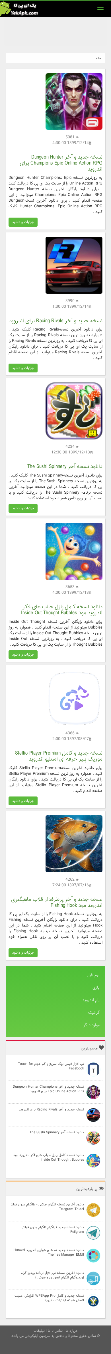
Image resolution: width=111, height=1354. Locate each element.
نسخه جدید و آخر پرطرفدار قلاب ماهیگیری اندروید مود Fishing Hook (56, 903)
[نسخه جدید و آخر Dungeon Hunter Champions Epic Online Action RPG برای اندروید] (74, 101)
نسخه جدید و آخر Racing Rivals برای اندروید (55, 321)
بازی (96, 987)
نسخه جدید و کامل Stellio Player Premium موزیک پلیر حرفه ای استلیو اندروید (58, 756)
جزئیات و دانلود (23, 222)
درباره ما (71, 1330)
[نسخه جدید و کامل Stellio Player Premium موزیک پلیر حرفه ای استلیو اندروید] (74, 697)
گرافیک (94, 1012)
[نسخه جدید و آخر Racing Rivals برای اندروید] (74, 265)
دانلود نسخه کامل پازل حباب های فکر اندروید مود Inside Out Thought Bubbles (61, 610)
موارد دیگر (91, 1025)
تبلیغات (39, 1330)
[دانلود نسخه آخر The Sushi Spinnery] (74, 411)
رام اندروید (91, 1000)
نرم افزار (93, 975)
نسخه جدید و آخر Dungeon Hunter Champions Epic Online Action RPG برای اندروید (61, 163)
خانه (98, 58)
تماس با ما (55, 1330)
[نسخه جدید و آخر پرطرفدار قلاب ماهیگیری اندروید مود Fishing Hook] (74, 844)
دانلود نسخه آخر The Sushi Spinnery (64, 467)
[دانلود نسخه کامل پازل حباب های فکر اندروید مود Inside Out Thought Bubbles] (74, 551)
